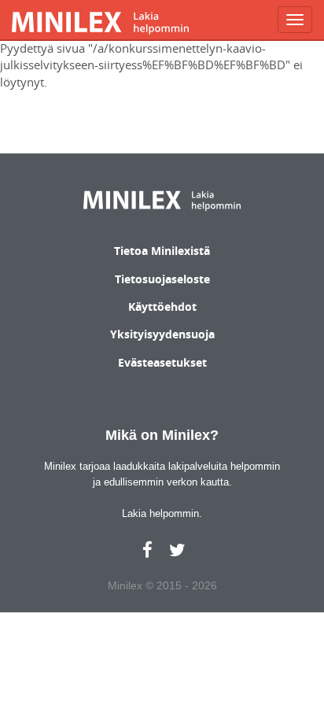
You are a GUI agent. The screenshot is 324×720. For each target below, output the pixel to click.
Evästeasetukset (162, 362)
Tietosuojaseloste (162, 278)
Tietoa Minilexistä (162, 250)
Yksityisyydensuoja (162, 334)
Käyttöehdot (162, 306)
